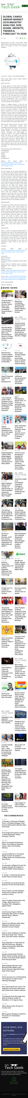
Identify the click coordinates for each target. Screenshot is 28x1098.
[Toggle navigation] (25, 6)
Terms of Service (14, 1082)
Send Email (7, 259)
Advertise (14, 1078)
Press (14, 1077)
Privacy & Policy (14, 1083)
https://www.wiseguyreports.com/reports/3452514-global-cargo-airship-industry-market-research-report (14, 252)
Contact (14, 1080)
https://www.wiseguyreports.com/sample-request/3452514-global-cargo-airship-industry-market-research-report (13, 164)
